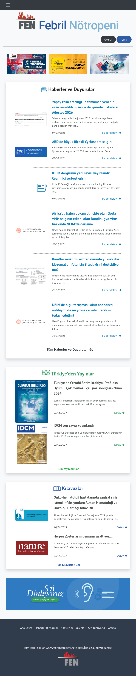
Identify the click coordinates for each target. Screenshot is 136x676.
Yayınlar (80, 628)
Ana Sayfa (26, 628)
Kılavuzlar (67, 628)
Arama (112, 628)
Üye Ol (108, 39)
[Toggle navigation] (8, 5)
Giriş (124, 39)
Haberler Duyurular (46, 628)
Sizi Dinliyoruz (96, 628)
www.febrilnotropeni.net (60, 647)
